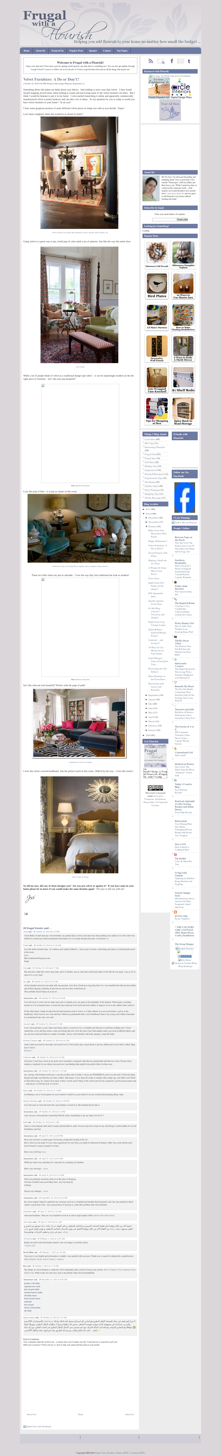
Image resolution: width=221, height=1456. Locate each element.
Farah (25, 945)
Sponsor (93, 50)
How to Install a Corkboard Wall (182, 848)
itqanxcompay (29, 1317)
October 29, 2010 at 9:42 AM (57, 1040)
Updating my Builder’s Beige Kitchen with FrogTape (185, 881)
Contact (107, 50)
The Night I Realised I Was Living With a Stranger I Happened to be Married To (185, 673)
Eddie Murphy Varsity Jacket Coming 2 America (44, 1259)
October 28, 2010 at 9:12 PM (47, 931)
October (152, 526)
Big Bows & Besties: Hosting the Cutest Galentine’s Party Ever (185, 715)
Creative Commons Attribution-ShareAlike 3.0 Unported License (155, 800)
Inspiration (77, 83)
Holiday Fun (151, 466)
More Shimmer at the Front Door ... (157, 678)
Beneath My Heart (184, 686)
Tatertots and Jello (184, 709)
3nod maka (27, 1222)
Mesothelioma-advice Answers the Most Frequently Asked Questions (184, 903)
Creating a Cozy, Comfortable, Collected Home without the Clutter (183, 610)
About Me (40, 50)
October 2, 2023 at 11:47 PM (47, 1266)
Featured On (57, 50)
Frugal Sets (150, 458)
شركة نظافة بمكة (48, 1226)
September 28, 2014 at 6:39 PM (54, 1198)
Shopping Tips (152, 493)
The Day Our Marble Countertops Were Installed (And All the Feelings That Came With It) (184, 695)
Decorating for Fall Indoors (157, 670)
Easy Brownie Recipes (181, 791)
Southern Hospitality (180, 561)
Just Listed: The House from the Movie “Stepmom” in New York (185, 771)
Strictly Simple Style (182, 894)
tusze (44, 1151)
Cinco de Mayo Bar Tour (183, 863)
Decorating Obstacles (63, 83)
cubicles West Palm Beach (103, 1215)
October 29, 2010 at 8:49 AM (53, 998)
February (153, 725)
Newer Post (31, 1414)
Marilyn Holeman (30, 1101)
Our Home (150, 481)
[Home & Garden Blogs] (185, 956)
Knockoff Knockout (154, 474)
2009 (148, 735)
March (151, 721)
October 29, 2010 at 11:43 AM (54, 1071)
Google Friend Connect (41, 69)
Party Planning (152, 489)
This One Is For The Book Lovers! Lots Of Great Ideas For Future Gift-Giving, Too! (185, 547)
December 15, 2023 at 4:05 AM (54, 1279)
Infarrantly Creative (181, 665)
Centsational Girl (184, 752)
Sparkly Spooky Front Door (156, 602)
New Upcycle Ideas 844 (183, 593)
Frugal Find (151, 454)
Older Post (129, 1414)
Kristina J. (28, 1050)
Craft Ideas (150, 439)
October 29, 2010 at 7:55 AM (46, 981)
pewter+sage (181, 916)
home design (80, 367)
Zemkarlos (27, 1211)
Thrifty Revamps (153, 497)
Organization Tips (153, 478)
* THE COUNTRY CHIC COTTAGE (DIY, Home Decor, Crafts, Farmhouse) (185, 931)
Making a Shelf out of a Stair (157, 562)
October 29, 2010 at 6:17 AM (47, 968)
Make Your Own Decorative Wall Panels (157, 533)
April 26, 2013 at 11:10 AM (53, 1175)
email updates (74, 66)
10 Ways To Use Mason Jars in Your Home (156, 650)
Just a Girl (180, 844)
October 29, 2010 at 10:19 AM (52, 1057)
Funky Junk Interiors (181, 587)
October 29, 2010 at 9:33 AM (50, 1024)
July (150, 703)
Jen (24, 981)
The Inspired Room (185, 603)
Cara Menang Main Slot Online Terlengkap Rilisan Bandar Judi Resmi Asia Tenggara (183, 829)
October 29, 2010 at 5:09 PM (57, 1101)
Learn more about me (175, 193)
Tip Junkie (180, 858)
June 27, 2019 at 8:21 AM (51, 1222)
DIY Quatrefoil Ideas (155, 595)
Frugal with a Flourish (104, 1452)
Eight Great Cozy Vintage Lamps (156, 623)
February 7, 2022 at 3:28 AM (53, 1252)
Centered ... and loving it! (155, 641)
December (153, 517)
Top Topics (122, 50)
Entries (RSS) (122, 1452)
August (152, 699)
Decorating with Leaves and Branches (156, 686)
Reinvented (181, 821)
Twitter (79, 69)
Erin (25, 968)
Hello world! (180, 755)
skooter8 (26, 1024)
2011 (148, 509)
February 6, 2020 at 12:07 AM (52, 1238)
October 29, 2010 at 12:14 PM (48, 1090)
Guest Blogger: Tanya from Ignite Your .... (158, 661)
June (150, 708)
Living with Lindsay (181, 874)
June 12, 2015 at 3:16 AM (50, 1211)
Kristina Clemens (30, 1040)
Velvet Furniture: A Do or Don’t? (51, 79)
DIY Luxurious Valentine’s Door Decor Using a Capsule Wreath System (182, 738)
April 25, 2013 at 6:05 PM (52, 1135)
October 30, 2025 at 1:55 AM (55, 1317)
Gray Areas (153, 578)
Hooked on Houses (184, 764)
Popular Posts (76, 50)
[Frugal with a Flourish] (184, 511)
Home (27, 50)
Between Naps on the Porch (183, 539)
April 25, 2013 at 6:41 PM (52, 1158)
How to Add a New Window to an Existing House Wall (184, 628)
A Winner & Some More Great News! (157, 571)
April (151, 717)
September (153, 695)
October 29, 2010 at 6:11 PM (53, 1111)
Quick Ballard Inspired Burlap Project (157, 632)
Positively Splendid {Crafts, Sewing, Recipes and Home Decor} (185, 805)
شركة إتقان (48, 1321)
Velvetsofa (27, 1238)
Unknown (27, 1057)
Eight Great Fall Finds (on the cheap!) (156, 585)
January (152, 730)
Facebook (69, 69)
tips (55, 1344)
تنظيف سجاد (115, 1229)
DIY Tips (149, 443)
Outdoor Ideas (152, 485)
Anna (25, 931)
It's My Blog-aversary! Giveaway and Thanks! (156, 613)
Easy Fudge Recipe (183, 812)
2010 (148, 513)
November (153, 521)
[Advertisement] (63, 1405)
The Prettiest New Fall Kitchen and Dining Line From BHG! (183, 650)
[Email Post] (25, 913)
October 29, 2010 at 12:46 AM (48, 945)
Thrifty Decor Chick (182, 642)
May (150, 712)
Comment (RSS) (137, 1452)
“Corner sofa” (30, 1245)
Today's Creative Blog (183, 785)
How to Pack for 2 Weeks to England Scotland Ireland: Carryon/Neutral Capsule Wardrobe (183, 571)
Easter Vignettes (182, 918)
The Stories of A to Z (184, 728)
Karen (26, 1090)
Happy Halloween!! (157, 541)
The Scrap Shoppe (184, 944)
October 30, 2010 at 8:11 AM (47, 1122)
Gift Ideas (150, 462)
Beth (25, 1122)
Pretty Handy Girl (184, 623)
